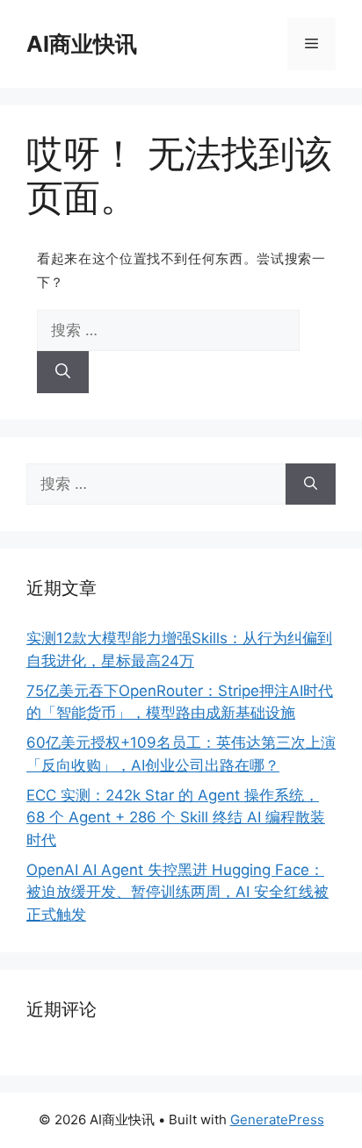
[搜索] (63, 372)
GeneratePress (277, 1119)
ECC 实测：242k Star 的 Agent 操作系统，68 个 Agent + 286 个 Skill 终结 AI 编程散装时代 (175, 817)
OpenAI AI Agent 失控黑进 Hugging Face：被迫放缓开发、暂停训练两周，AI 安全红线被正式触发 (177, 892)
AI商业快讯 (81, 44)
